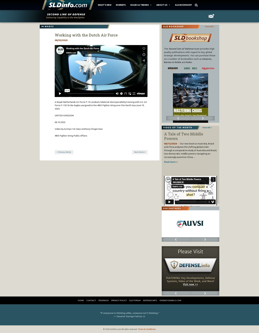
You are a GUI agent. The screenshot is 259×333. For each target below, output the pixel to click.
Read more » (170, 162)
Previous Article (65, 152)
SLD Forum (135, 300)
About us (161, 5)
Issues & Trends (139, 5)
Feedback (103, 300)
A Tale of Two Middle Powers (183, 136)
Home (81, 300)
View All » (209, 26)
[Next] (203, 118)
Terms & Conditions (147, 329)
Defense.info (150, 300)
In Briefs (121, 5)
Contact (91, 300)
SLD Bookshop (183, 5)
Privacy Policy (119, 300)
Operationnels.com (170, 300)
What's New (104, 5)
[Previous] (178, 118)
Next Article (139, 152)
